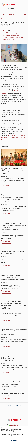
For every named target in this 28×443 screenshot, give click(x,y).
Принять (14, 440)
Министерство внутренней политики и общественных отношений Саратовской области (13, 138)
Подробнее (6, 185)
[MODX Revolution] (9, 4)
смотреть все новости (14, 405)
